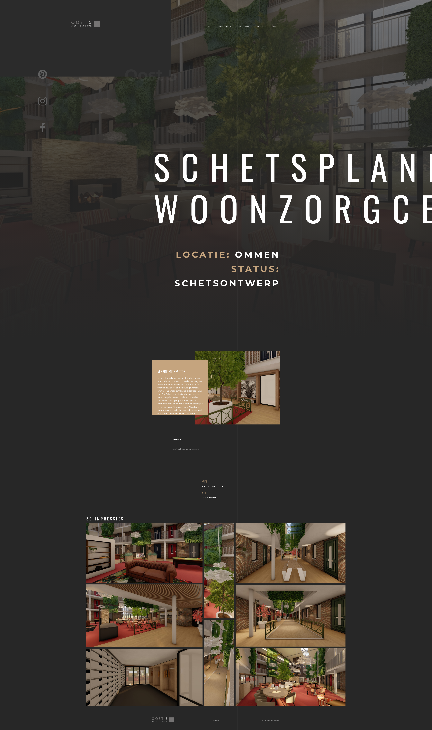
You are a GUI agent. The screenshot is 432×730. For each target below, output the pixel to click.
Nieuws (260, 27)
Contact (276, 27)
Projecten (244, 27)
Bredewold (216, 720)
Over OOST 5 (225, 27)
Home (209, 27)
